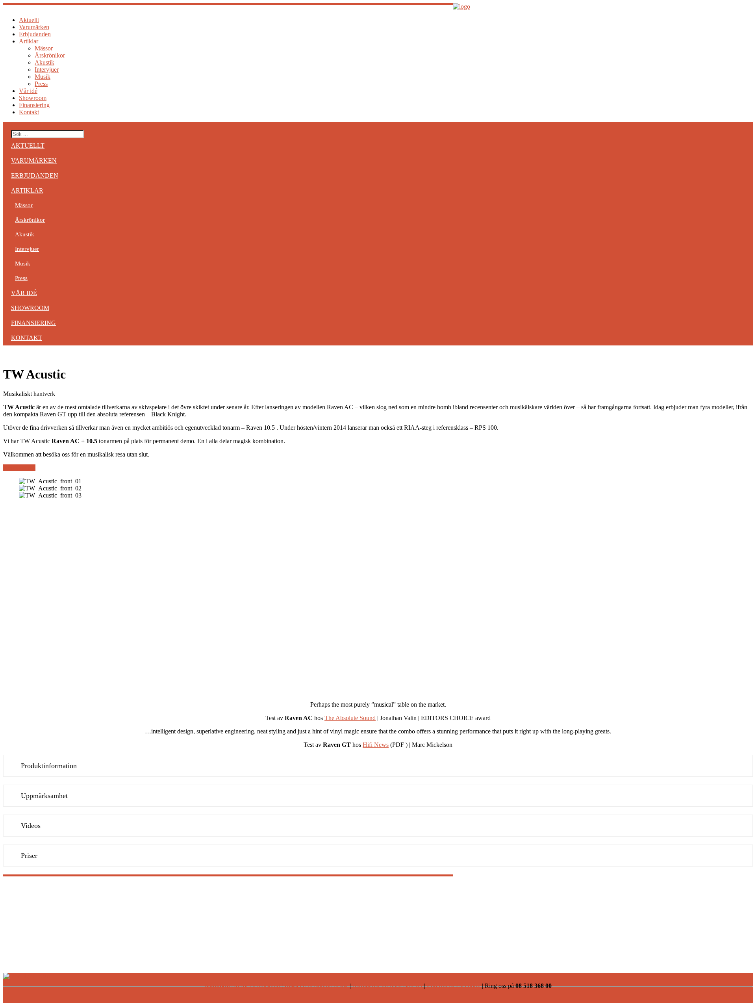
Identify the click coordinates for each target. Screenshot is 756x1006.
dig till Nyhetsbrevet (387, 985)
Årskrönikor (50, 55)
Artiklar (28, 41)
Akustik (44, 62)
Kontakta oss (19, 467)
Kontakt (29, 112)
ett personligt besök (316, 985)
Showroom (32, 98)
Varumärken (34, 27)
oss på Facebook (453, 985)
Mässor (44, 48)
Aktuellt (29, 20)
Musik (42, 76)
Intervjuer (47, 69)
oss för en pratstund (242, 985)
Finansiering (34, 105)
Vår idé (28, 90)
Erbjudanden (35, 34)
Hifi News (376, 744)
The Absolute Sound (350, 718)
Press (41, 83)
